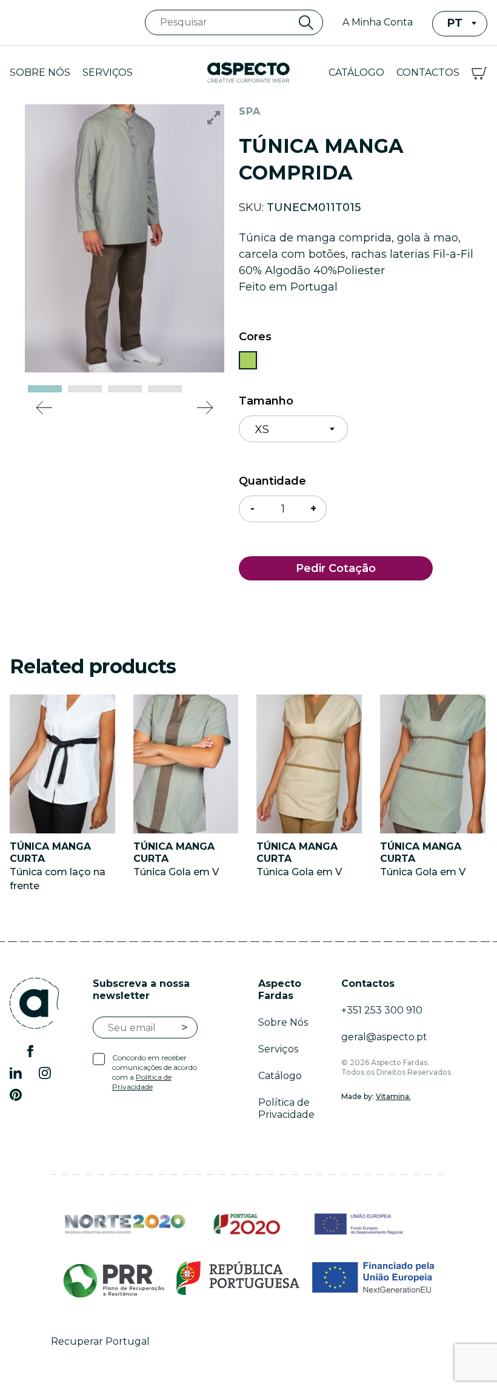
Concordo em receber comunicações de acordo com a (154, 1072)
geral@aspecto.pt (384, 1037)
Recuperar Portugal (100, 1341)
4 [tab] (165, 388)
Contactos (427, 72)
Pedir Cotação (336, 568)
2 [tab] (85, 388)
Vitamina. (393, 1096)
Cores (255, 336)
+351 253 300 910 (381, 1010)
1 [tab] (45, 388)
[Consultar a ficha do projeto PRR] (248, 1278)
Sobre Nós (40, 72)
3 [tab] (125, 388)
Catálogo (356, 72)
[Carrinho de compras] (479, 72)
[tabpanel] (125, 238)
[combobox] (459, 23)
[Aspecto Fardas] (248, 72)
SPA (249, 111)
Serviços (107, 72)
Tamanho (266, 401)
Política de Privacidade (142, 1081)
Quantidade (272, 481)
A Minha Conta (377, 22)
